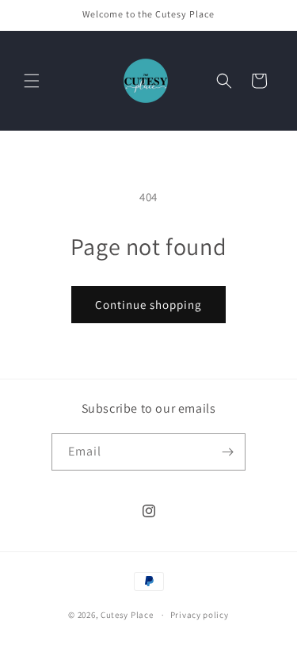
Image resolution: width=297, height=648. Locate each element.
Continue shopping (148, 304)
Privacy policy (199, 614)
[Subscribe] (227, 452)
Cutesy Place (127, 614)
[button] (31, 80)
